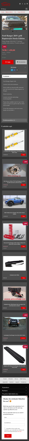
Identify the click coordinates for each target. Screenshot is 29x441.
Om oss (16, 379)
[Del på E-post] (17, 70)
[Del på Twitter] (12, 70)
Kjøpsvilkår (5, 382)
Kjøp (8, 62)
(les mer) (19, 431)
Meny (4, 9)
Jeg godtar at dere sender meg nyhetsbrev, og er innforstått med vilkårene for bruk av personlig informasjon (14, 430)
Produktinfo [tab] (6, 76)
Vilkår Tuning (23, 379)
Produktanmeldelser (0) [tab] (9, 120)
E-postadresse (7, 422)
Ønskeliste (22, 62)
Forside (2, 12)
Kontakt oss (23, 382)
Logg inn (17, 382)
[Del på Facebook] (14, 70)
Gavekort (11, 382)
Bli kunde (11, 379)
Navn (5, 417)
